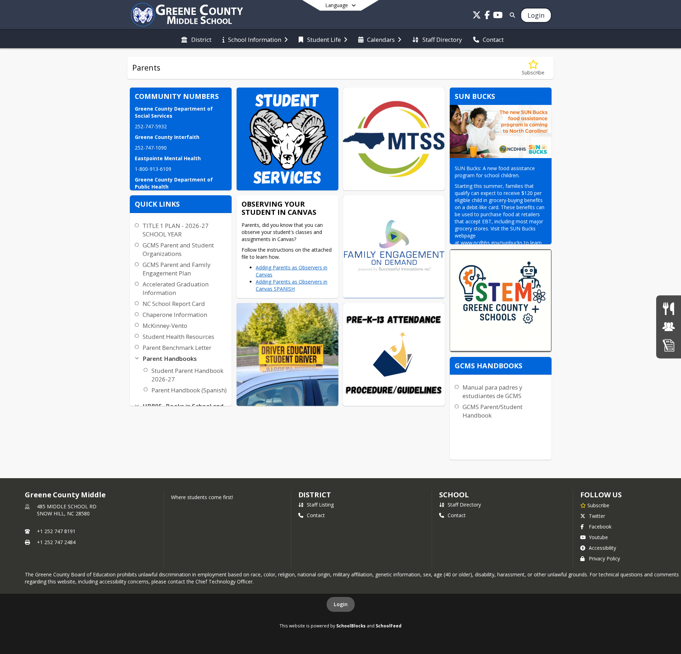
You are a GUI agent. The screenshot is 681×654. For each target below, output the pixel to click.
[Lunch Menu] (668, 308)
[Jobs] (668, 327)
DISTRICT (314, 494)
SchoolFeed (389, 625)
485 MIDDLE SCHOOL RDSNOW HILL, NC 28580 (66, 510)
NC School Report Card (174, 304)
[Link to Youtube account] (498, 16)
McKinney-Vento (165, 326)
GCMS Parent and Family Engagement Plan (176, 269)
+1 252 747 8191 (56, 531)
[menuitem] (196, 39)
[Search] (511, 15)
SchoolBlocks (351, 625)
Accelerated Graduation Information (176, 288)
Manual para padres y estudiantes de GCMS (492, 391)
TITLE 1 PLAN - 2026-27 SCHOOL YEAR (176, 230)
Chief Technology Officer (224, 581)
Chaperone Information (175, 315)
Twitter (597, 516)
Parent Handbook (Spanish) (189, 390)
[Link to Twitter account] (476, 16)
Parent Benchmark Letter (177, 347)
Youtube (598, 537)
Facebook (600, 526)
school (454, 494)
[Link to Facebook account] (487, 16)
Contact (316, 515)
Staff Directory (464, 504)
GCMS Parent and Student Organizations (178, 249)
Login (341, 604)
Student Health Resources (178, 336)
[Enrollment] (668, 345)
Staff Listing (320, 504)
